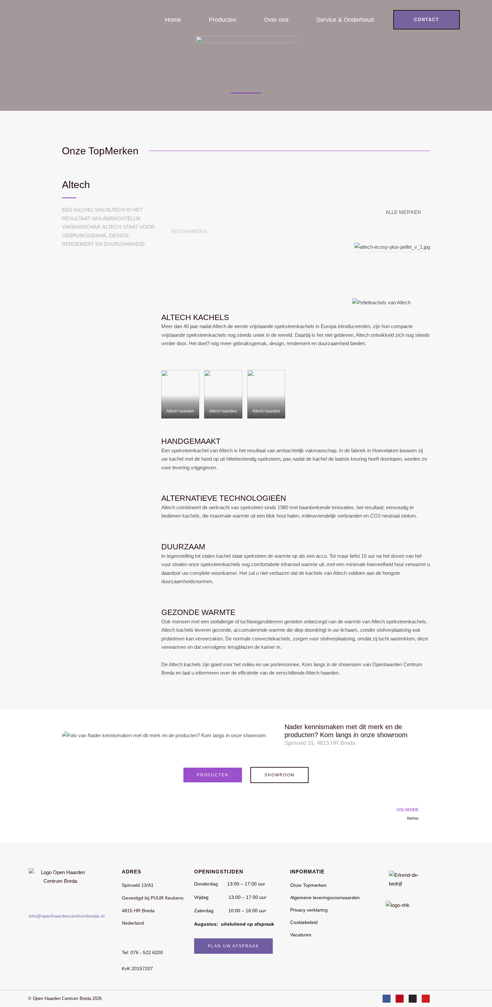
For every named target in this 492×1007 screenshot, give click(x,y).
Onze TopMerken (100, 150)
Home (173, 19)
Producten (222, 19)
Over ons (276, 19)
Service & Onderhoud (345, 19)
